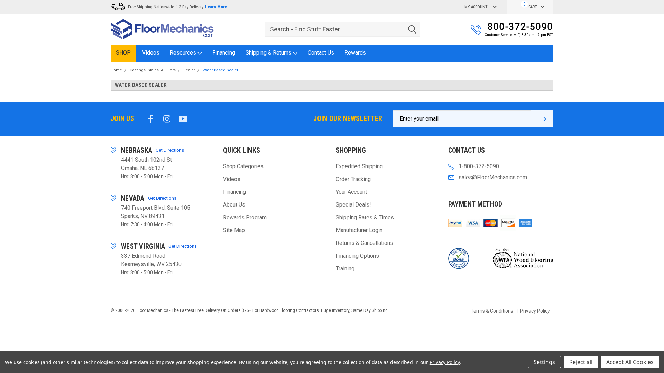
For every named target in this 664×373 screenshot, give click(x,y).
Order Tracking (353, 179)
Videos (150, 52)
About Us (234, 204)
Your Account (351, 192)
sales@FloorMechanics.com (493, 177)
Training (345, 268)
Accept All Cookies (630, 362)
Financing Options (357, 255)
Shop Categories (243, 166)
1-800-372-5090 (479, 166)
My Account (476, 6)
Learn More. (217, 6)
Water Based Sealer (220, 70)
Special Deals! (353, 204)
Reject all (580, 362)
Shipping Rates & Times (365, 217)
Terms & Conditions (492, 311)
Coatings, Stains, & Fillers (153, 70)
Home (116, 70)
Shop (123, 52)
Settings (544, 362)
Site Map (234, 230)
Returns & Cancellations (364, 243)
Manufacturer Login (359, 230)
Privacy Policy (535, 311)
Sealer (189, 70)
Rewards (355, 52)
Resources (183, 52)
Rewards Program (245, 217)
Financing (223, 52)
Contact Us (321, 52)
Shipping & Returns (269, 52)
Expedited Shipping (359, 166)
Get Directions (170, 150)
